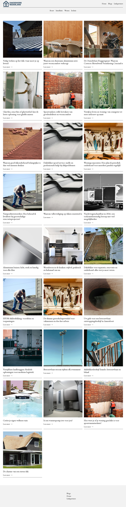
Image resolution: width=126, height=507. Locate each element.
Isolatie (73, 10)
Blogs (110, 3)
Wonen (66, 10)
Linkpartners (118, 3)
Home (104, 3)
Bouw (52, 10)
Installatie (59, 10)
